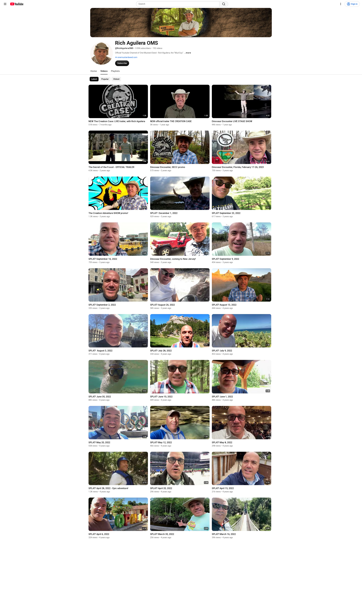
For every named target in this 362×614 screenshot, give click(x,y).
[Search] (223, 4)
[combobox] (178, 4)
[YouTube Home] (16, 4)
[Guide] (5, 4)
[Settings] (340, 4)
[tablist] (181, 71)
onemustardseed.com (127, 57)
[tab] (93, 71)
